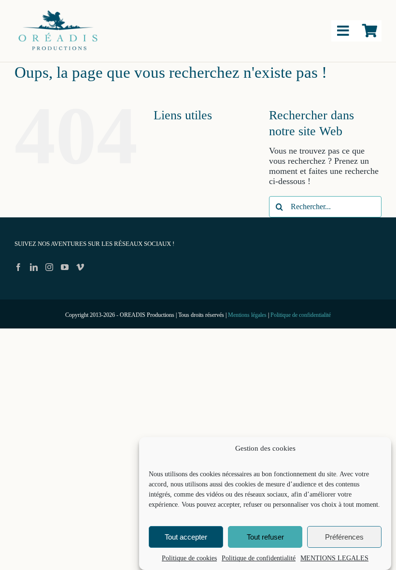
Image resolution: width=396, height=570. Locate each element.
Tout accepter (186, 537)
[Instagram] (49, 267)
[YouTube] (65, 267)
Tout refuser (265, 537)
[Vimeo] (80, 267)
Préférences (344, 537)
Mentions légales (247, 315)
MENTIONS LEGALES (334, 558)
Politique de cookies (189, 558)
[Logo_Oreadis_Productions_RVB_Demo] (57, 11)
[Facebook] (18, 267)
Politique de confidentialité (259, 558)
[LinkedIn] (34, 267)
